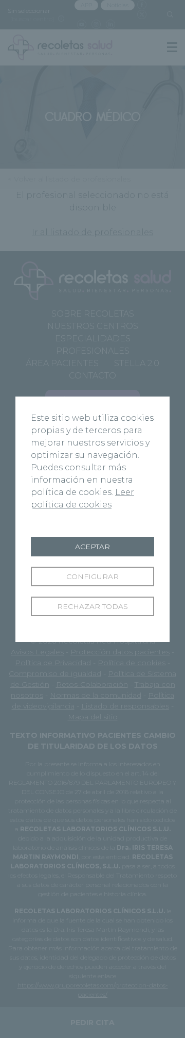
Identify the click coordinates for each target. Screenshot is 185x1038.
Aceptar (92, 546)
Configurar (92, 576)
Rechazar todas (92, 606)
